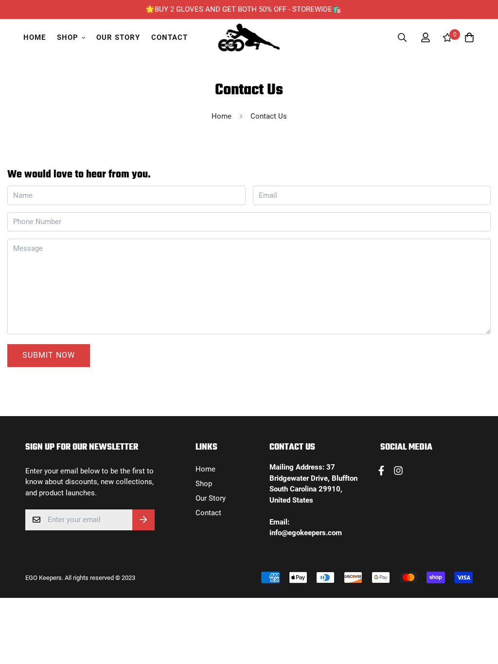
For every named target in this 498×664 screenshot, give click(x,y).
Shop (67, 37)
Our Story (118, 37)
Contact (169, 37)
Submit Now (48, 355)
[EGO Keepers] (249, 37)
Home (34, 37)
